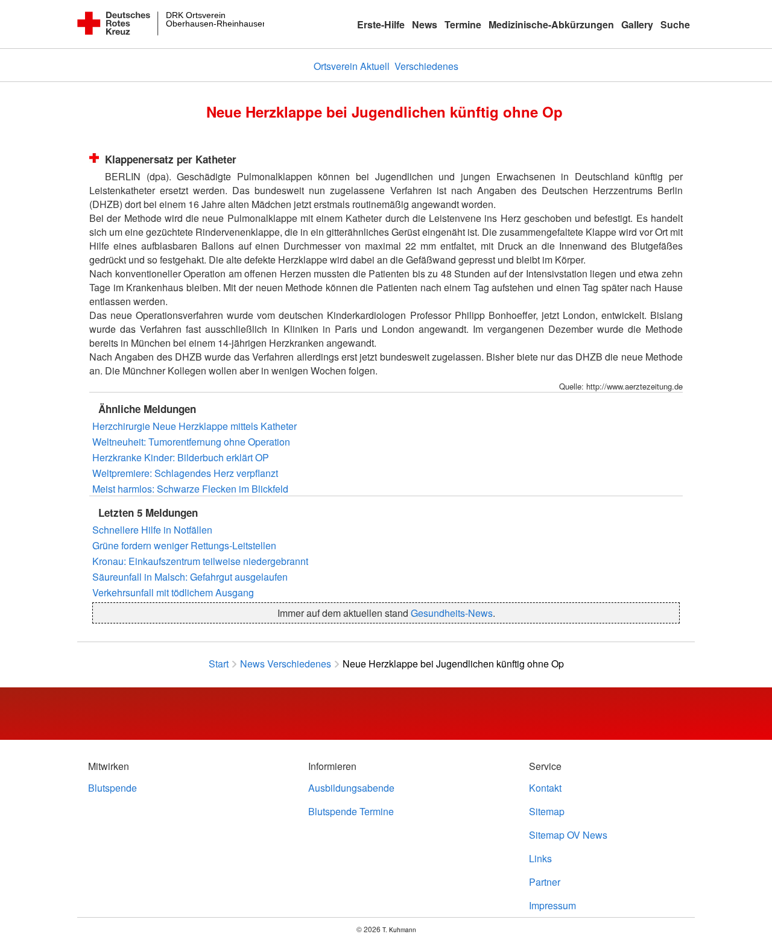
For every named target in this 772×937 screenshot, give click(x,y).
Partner (544, 882)
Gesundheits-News (452, 613)
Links (540, 858)
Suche (675, 24)
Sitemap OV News (568, 835)
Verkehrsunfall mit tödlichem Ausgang (173, 592)
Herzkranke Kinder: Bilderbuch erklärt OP (180, 457)
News (424, 24)
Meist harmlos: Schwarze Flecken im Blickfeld (190, 489)
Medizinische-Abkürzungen (551, 24)
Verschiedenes (426, 66)
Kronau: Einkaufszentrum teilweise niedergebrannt (200, 561)
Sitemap (547, 811)
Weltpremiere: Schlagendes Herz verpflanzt (185, 473)
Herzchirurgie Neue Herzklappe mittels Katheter (194, 426)
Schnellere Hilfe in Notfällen (152, 530)
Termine (463, 24)
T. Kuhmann (399, 930)
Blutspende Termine (351, 811)
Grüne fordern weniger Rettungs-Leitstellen (184, 545)
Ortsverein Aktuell (352, 66)
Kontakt (545, 788)
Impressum (552, 905)
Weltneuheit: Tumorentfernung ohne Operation (191, 442)
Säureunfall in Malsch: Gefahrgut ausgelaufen (190, 577)
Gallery (637, 24)
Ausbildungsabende (351, 788)
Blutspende (112, 788)
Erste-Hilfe (381, 24)
